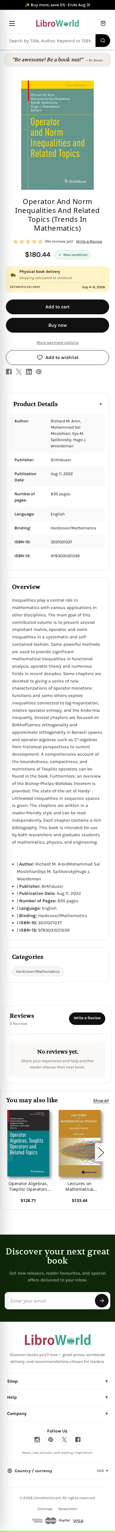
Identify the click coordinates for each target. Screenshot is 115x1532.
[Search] (103, 40)
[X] (19, 372)
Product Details (35, 404)
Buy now (57, 325)
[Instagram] (37, 1439)
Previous (7, 1152)
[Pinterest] (39, 372)
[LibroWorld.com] (57, 1339)
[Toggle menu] (12, 23)
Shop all (101, 1100)
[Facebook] (9, 372)
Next (101, 1152)
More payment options (57, 342)
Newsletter (68, 1509)
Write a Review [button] (89, 241)
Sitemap (44, 1509)
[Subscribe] (102, 1300)
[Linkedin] (29, 372)
